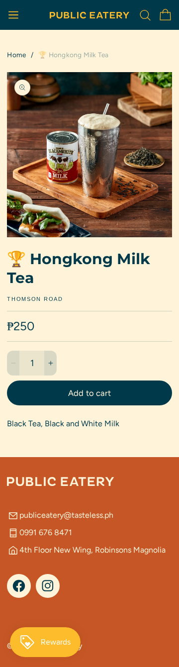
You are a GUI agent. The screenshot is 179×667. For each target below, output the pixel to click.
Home (16, 55)
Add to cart (89, 393)
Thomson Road (35, 299)
